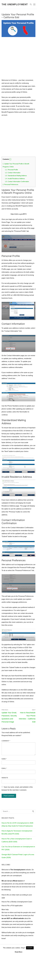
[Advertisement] (18, 59)
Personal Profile (11, 169)
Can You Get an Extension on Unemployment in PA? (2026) (18, 848)
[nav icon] (34, 4)
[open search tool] (31, 4)
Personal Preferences (10, 184)
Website (5, 777)
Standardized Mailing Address (16, 175)
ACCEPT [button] (29, 948)
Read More (18, 952)
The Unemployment (15, 4)
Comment (6, 741)
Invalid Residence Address (15, 178)
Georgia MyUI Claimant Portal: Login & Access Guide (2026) (18, 856)
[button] (10, 159)
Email (4, 768)
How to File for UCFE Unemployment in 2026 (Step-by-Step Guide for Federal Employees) (17, 824)
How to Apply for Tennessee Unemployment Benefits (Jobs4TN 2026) (17, 832)
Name (4, 759)
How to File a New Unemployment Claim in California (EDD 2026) (17, 840)
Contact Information (12, 172)
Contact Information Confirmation (17, 181)
